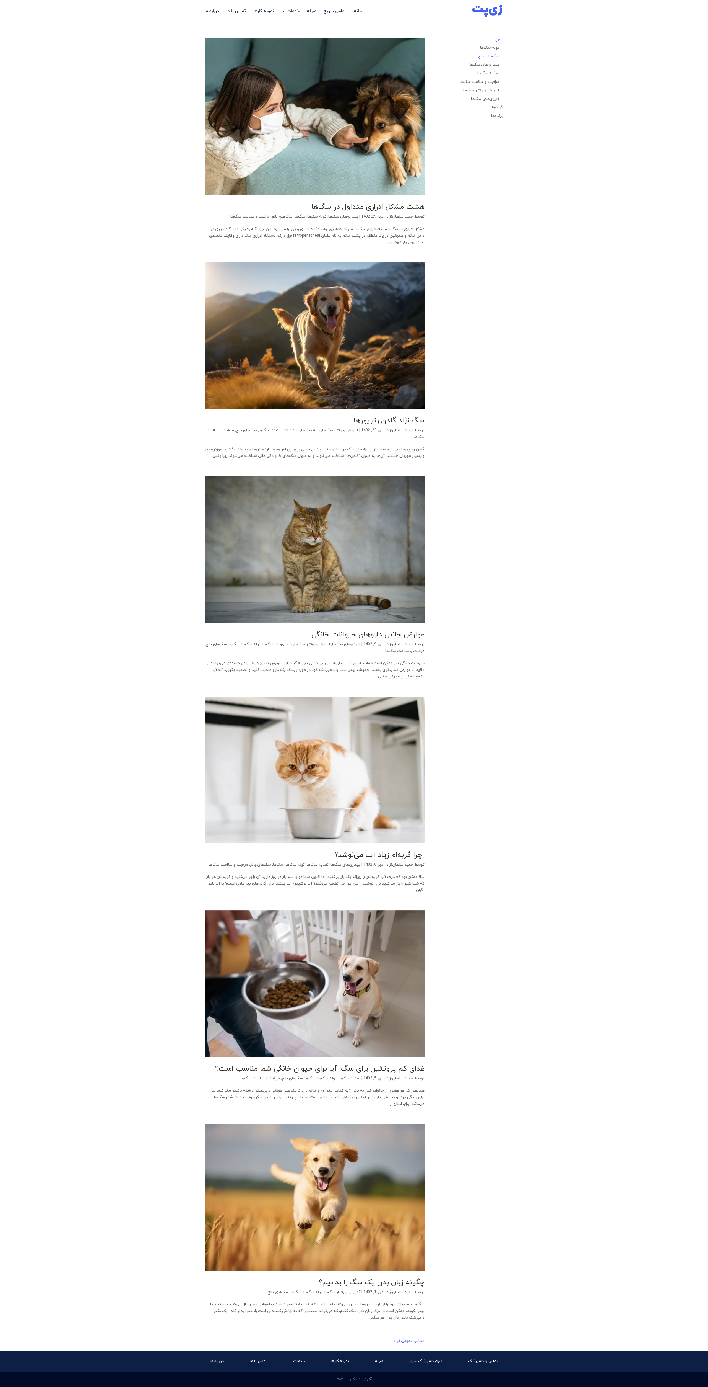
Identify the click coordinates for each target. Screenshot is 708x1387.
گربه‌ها (497, 107)
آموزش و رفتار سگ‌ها (340, 430)
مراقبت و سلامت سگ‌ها (250, 216)
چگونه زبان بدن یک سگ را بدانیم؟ (372, 1282)
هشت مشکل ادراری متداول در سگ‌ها (368, 207)
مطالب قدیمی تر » (409, 1341)
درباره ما (212, 11)
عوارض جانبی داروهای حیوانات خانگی (368, 635)
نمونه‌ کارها (263, 11)
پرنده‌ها (497, 115)
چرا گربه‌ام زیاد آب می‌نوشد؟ (380, 855)
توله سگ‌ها (316, 216)
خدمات (293, 11)
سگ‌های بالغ (282, 216)
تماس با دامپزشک (483, 1361)
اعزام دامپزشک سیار (425, 1361)
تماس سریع (335, 11)
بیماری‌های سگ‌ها (343, 216)
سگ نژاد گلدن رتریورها (389, 421)
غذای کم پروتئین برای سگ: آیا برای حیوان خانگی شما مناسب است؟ (320, 1069)
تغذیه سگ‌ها (318, 864)
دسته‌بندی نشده (285, 430)
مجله (311, 11)
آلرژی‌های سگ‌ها (346, 644)
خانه (358, 11)
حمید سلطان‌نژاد (400, 216)
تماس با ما (236, 11)
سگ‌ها (300, 216)
